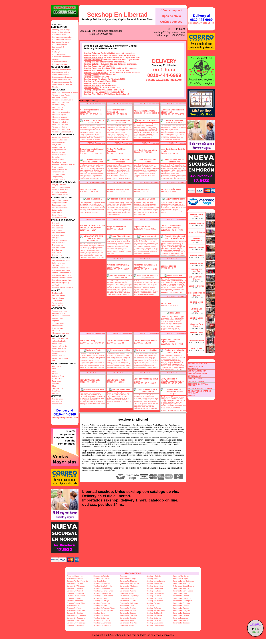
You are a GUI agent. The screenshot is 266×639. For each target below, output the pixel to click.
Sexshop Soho (152, 578)
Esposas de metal (142, 227)
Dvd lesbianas (57, 245)
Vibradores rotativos (59, 127)
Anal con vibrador (58, 295)
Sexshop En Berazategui (76, 623)
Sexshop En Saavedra (101, 588)
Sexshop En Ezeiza (154, 608)
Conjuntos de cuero (59, 203)
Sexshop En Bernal (154, 620)
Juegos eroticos (58, 323)
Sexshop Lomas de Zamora (96, 73)
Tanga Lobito (166, 303)
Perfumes (55, 59)
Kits (53, 361)
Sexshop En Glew (73, 606)
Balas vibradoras (58, 263)
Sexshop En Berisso (180, 620)
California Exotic (58, 376)
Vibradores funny (58, 105)
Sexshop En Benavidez (102, 623)
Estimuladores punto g (60, 283)
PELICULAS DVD (195, 379)
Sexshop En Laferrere (128, 598)
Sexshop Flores (90, 68)
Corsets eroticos (58, 152)
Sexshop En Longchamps (129, 596)
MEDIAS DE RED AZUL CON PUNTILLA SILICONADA (92, 227)
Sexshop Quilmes (91, 75)
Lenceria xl (56, 157)
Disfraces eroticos (59, 155)
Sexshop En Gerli (100, 606)
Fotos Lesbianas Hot (75, 576)
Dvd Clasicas (57, 250)
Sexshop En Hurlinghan (129, 603)
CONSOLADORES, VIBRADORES (195, 367)
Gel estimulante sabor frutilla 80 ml (116, 111)
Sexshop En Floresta (181, 606)
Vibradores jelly (58, 107)
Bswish (55, 374)
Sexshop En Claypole (155, 613)
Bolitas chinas (57, 343)
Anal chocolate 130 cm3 (144, 111)
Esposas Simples (168, 266)
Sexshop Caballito (91, 64)
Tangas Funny (57, 177)
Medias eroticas (58, 159)
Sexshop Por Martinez (128, 581)
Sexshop (123, 576)
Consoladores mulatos (60, 75)
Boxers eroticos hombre (61, 187)
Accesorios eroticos (59, 311)
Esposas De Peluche (101, 576)
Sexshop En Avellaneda (155, 625)
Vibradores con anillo (60, 338)
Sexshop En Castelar (154, 615)
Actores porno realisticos (61, 70)
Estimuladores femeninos (61, 275)
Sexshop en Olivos (154, 591)
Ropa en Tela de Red (60, 169)
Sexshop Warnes (91, 88)
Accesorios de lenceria (60, 137)
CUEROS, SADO (194, 376)
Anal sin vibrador (58, 298)
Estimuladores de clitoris (61, 268)
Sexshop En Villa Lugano (76, 586)
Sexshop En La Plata (128, 601)
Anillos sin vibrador (59, 341)
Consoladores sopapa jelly (62, 82)
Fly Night (55, 49)
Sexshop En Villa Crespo (129, 586)
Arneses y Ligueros (59, 140)
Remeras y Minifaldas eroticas (63, 164)
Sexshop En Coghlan (75, 613)
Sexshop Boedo (90, 66)
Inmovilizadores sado (60, 207)
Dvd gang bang (58, 235)
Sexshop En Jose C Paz (76, 603)
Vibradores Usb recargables (62, 132)
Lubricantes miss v (59, 54)
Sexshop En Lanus (74, 598)
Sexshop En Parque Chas (103, 591)
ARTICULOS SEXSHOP (197, 364)
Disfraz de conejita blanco (145, 341)
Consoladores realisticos (61, 79)
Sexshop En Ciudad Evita (76, 615)
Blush (54, 371)
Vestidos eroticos (58, 179)
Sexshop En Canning (101, 618)
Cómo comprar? (171, 10)
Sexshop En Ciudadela (181, 613)
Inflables (55, 353)
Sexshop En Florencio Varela (104, 608)
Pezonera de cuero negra (118, 189)
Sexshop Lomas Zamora (156, 581)
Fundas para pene (59, 351)
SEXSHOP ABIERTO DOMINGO (200, 388)
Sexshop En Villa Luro (155, 583)
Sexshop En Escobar (181, 608)
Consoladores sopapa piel (62, 84)
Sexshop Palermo (91, 55)
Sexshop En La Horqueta (182, 601)
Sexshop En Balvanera (75, 625)
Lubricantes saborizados (61, 57)
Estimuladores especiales (61, 273)
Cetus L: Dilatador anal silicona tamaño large (171, 227)
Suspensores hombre (60, 195)
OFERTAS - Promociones (96, 104)
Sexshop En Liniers (154, 596)
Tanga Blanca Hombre (116, 227)
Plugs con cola (57, 305)
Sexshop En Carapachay (76, 618)
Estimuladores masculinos (62, 278)
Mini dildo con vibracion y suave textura (118, 266)
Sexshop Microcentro (93, 60)
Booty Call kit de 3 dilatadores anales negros (172, 380)
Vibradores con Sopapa (61, 129)
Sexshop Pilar (90, 94)
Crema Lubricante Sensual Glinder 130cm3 (91, 150)
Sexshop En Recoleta (155, 588)
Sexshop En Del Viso (128, 610)
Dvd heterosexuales (59, 240)
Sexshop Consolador (75, 601)
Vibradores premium (59, 117)
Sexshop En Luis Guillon (76, 596)
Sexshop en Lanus (100, 598)
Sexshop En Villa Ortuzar (129, 583)
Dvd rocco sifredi (58, 247)
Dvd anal (55, 223)
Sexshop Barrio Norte (93, 57)
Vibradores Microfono (60, 124)
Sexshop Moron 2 (196, 340)
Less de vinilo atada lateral (145, 150)
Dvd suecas (56, 252)
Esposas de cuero (59, 205)
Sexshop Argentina (127, 625)
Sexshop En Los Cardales (103, 596)
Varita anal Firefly (87, 341)
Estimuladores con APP (61, 260)
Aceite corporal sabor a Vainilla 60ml (90, 111)
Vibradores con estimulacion (62, 100)
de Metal (55, 285)
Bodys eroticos (57, 145)
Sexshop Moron (90, 77)
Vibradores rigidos (59, 115)
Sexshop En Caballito (128, 618)
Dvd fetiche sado (58, 233)
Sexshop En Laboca (154, 598)
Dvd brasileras (57, 228)
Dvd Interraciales (58, 243)
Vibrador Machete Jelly (90, 380)
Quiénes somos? (171, 21)
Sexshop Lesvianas (180, 618)
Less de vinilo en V (88, 189)
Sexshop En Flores (74, 608)
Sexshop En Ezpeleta (128, 608)
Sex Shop (150, 606)
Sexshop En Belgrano (155, 623)
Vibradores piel (57, 110)
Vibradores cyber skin (60, 102)
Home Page (84, 101)
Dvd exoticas (57, 230)
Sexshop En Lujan (180, 593)
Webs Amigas (133, 573)
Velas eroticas (57, 328)
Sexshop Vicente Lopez (94, 92)
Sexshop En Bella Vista (128, 623)
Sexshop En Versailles (155, 586)
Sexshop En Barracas (181, 623)
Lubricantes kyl (58, 47)
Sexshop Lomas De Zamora (183, 581)
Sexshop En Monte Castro (183, 591)
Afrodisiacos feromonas (61, 316)
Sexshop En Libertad (117, 14)
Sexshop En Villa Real (75, 583)
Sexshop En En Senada (76, 610)
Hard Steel (56, 391)
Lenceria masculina (59, 192)
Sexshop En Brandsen (75, 620)
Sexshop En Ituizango (101, 603)
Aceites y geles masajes (61, 30)
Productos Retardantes (61, 358)
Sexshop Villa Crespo (93, 70)
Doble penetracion (59, 348)
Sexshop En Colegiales (181, 610)
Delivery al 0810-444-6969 (64, 412)
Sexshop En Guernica (181, 603)
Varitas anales (57, 303)
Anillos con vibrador (59, 97)
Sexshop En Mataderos (155, 593)
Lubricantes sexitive (59, 62)
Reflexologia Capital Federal (183, 586)
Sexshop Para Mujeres (196, 325)
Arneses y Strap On (59, 346)
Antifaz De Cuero (141, 189)
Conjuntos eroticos (59, 150)
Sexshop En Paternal (75, 591)
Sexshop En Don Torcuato (103, 610)
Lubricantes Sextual (59, 64)
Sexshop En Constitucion (156, 610)
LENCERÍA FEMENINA (197, 371)
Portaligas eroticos (59, 162)
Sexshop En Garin (127, 606)
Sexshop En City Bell (101, 615)
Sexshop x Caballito (154, 576)
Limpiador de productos (61, 32)
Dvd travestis (57, 255)
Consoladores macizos (60, 72)
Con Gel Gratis (57, 399)
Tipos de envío (171, 16)
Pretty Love (56, 381)
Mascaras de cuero (59, 217)
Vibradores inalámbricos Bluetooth (65, 92)
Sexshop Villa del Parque (94, 62)
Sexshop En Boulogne (101, 620)
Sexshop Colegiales (92, 90)
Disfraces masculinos (60, 190)
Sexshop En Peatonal (181, 588)
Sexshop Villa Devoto (181, 576)
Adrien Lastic (57, 366)
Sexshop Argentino (127, 593)
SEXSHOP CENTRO (196, 381)
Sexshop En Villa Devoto (102, 586)
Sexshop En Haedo (154, 603)
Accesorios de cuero (60, 200)
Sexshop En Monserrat (75, 593)
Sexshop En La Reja (101, 601)
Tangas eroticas (58, 172)
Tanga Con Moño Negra (171, 189)
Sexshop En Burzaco (154, 618)
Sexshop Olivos (90, 83)
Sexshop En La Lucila (155, 601)
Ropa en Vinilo (57, 167)
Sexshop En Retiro (127, 588)
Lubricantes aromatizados (62, 37)
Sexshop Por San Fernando (77, 581)
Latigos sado (57, 210)
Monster (55, 87)
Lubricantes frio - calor (60, 42)
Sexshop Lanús (90, 81)
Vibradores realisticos (60, 122)
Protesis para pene (59, 356)
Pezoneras (56, 330)
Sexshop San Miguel (180, 578)
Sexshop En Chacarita (128, 615)
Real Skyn (56, 52)
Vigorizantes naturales (60, 333)
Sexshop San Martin (92, 85)
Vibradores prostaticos (60, 119)
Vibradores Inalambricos (61, 112)
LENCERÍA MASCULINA (197, 373)
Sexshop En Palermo (128, 591)
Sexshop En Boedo (127, 620)
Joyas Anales (57, 300)
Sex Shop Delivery (100, 581)
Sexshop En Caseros (181, 615)
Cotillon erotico (57, 318)
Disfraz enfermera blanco (118, 341)
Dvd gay (55, 238)
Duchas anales (57, 293)
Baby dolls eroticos (59, 142)
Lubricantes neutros (59, 44)
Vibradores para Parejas (61, 95)
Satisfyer (55, 383)
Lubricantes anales (59, 35)
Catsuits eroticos (58, 147)
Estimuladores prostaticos (62, 280)
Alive (54, 369)
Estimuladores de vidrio (61, 270)
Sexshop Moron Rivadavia (95, 79)
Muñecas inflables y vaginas (62, 287)
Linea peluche (57, 215)
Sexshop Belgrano (92, 53)
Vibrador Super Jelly (116, 380)
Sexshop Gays (99, 613)
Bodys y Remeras (59, 185)
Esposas (55, 321)
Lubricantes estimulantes (61, 39)
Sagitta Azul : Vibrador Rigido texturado (170, 341)
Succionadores (57, 265)
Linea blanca (57, 212)
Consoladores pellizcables (62, 77)
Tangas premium (58, 174)
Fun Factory (56, 393)
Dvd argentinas (58, 225)
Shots (54, 386)
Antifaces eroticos (59, 313)
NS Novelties (57, 378)
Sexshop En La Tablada (182, 598)
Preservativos (57, 326)
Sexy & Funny (57, 388)
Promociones (57, 404)
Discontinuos (57, 401)
